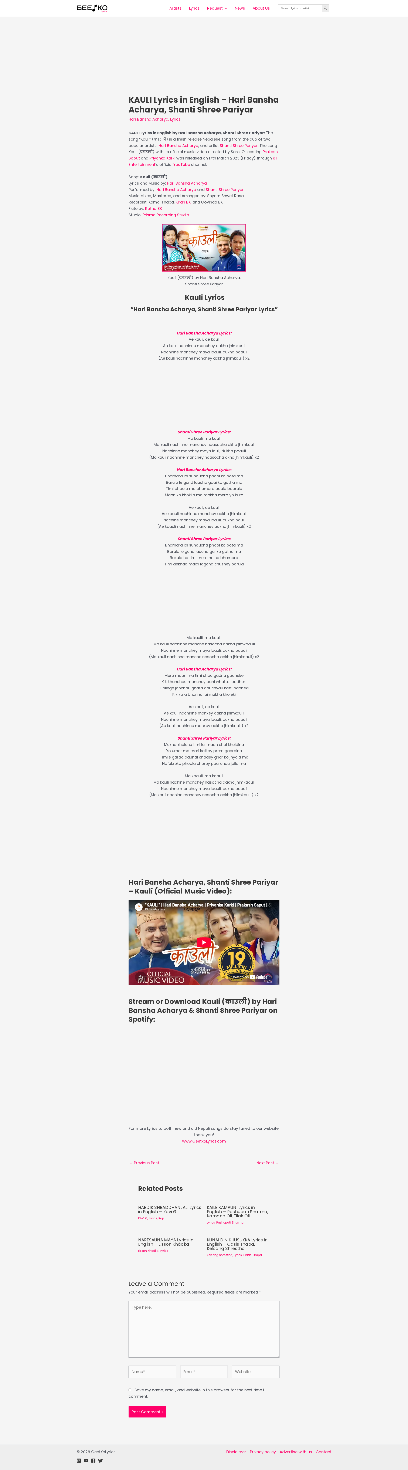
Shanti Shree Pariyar (239, 145)
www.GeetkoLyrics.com (204, 1141)
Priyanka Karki (162, 158)
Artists (175, 8)
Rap (161, 1218)
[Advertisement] (204, 63)
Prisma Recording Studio (166, 215)
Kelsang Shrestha (219, 1255)
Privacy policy (263, 1451)
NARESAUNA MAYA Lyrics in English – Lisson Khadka (165, 1242)
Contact (324, 1451)
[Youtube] (86, 1460)
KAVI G (142, 1218)
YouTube (181, 164)
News (240, 8)
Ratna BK (153, 208)
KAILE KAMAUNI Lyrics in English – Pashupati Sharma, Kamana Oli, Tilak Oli (237, 1211)
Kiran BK (183, 202)
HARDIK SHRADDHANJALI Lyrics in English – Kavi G (169, 1209)
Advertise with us (296, 1451)
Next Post (267, 1163)
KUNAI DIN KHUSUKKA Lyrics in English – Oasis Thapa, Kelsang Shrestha (237, 1244)
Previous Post (144, 1163)
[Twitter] (100, 1460)
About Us (261, 8)
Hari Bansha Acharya (148, 119)
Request (215, 8)
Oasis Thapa (252, 1255)
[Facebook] (93, 1460)
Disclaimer (236, 1451)
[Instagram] (78, 1460)
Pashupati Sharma (230, 1222)
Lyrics (194, 8)
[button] (225, 8)
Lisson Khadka (148, 1251)
